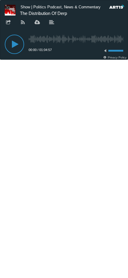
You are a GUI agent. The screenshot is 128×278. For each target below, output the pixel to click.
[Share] (8, 22)
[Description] (52, 22)
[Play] (14, 44)
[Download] (37, 22)
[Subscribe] (23, 22)
